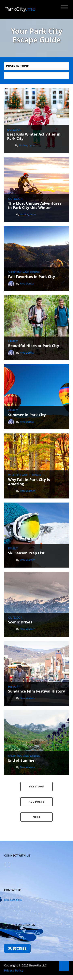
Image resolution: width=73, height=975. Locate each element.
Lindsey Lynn (27, 145)
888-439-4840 (13, 900)
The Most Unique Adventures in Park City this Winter (34, 205)
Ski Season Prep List (26, 553)
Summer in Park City (27, 415)
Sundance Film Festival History (36, 691)
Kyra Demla (27, 283)
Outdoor (14, 129)
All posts (37, 801)
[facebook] (7, 864)
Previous (36, 786)
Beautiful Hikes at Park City (33, 346)
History (14, 686)
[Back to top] (64, 966)
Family (13, 341)
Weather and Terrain (24, 475)
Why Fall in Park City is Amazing (29, 482)
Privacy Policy (13, 970)
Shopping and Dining (24, 272)
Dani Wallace (27, 491)
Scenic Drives (20, 622)
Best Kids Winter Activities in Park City (33, 136)
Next (37, 817)
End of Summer (22, 760)
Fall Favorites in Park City (31, 277)
